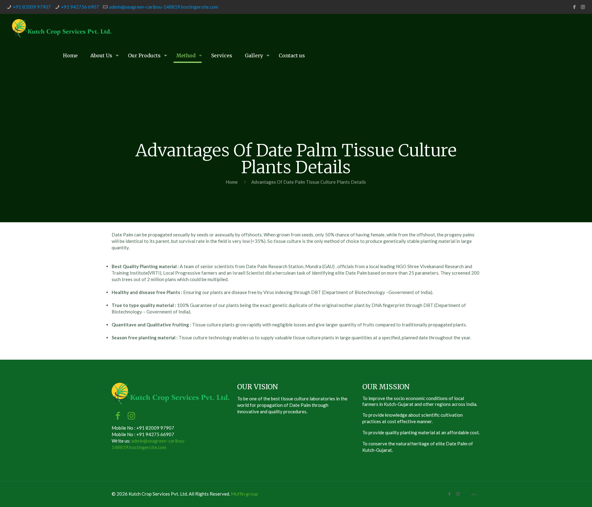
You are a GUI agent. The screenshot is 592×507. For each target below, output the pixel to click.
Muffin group (244, 494)
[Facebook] (574, 7)
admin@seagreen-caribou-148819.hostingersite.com (163, 7)
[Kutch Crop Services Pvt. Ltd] (61, 28)
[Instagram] (583, 7)
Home (232, 182)
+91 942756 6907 (80, 7)
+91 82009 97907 (32, 7)
